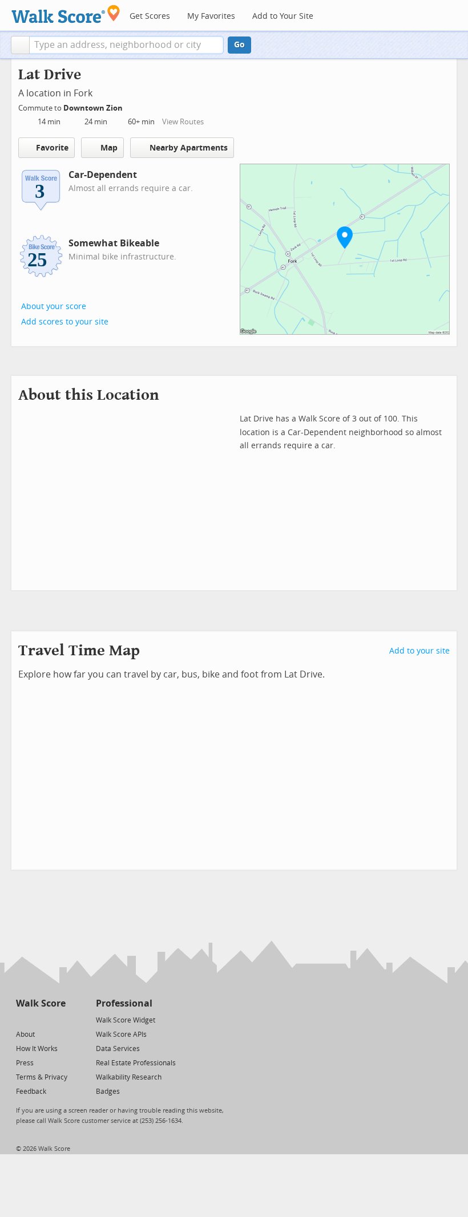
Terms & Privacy (41, 1077)
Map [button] (109, 148)
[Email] (57, 1019)
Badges (108, 1092)
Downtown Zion (93, 108)
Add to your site (419, 651)
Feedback (31, 1092)
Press (25, 1063)
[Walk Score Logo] (65, 14)
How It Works (37, 1049)
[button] (20, 45)
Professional (124, 1003)
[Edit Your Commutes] (130, 106)
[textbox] (126, 45)
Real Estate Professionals (136, 1063)
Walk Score (41, 1003)
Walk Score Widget (125, 1020)
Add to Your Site (282, 16)
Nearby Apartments (189, 148)
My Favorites (211, 16)
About (25, 1034)
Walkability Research (129, 1077)
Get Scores (150, 16)
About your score (53, 306)
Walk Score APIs (121, 1034)
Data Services (118, 1049)
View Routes (183, 121)
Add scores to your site (64, 322)
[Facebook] (40, 1019)
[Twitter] (22, 1019)
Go (239, 45)
